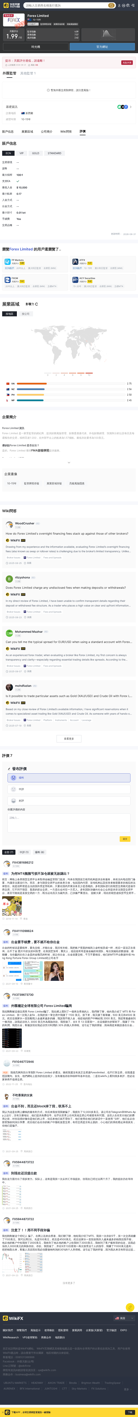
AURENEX (9, 1388)
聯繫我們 (22, 1330)
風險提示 (36, 1330)
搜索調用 (77, 1330)
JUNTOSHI (50, 1388)
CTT (64, 1388)
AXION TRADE (56, 1382)
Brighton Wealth (90, 1382)
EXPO (123, 1330)
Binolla (73, 1382)
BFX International (30, 1388)
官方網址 (102, 47)
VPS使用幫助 (29, 1337)
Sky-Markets (79, 1388)
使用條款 (49, 1330)
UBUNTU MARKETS (15, 1382)
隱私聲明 (63, 1330)
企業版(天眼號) (94, 1330)
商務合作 (46, 1337)
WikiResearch (11, 1337)
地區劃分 (60, 1337)
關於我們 (8, 1330)
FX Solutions (98, 1388)
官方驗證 (112, 1330)
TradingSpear (113, 1382)
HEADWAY (37, 1382)
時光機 (35, 47)
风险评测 (127, 62)
